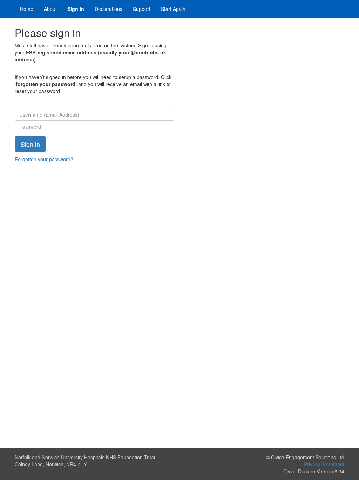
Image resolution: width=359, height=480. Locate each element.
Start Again (173, 8)
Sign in (75, 8)
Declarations (108, 8)
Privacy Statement (324, 464)
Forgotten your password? (44, 159)
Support (141, 8)
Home (26, 8)
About (50, 8)
